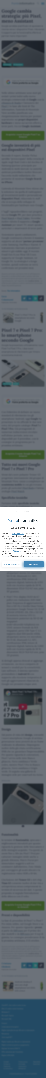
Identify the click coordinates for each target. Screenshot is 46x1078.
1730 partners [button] (18, 533)
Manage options (12, 564)
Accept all (34, 564)
